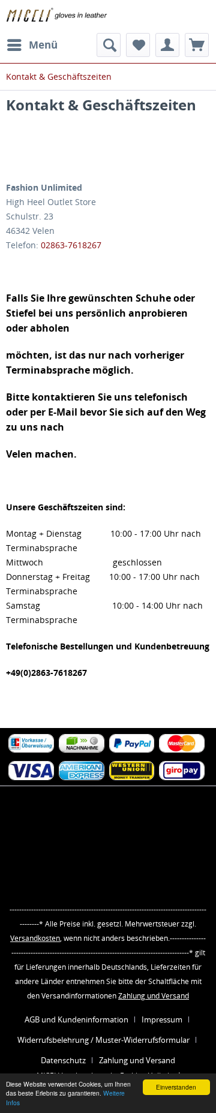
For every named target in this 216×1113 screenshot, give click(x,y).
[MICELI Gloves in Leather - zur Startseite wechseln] (57, 16)
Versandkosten (35, 938)
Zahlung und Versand (153, 996)
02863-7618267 (71, 245)
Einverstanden (176, 1086)
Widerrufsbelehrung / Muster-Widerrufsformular (103, 1039)
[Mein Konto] (167, 45)
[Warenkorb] (197, 45)
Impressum (162, 1019)
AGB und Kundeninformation (76, 1019)
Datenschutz (63, 1060)
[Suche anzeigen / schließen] (109, 45)
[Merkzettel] (138, 45)
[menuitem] (32, 45)
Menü (43, 45)
